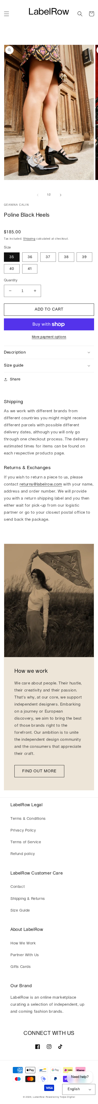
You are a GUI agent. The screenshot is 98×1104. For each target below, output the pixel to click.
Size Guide (20, 910)
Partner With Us (24, 955)
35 (11, 257)
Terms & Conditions (28, 819)
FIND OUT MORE (39, 771)
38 (66, 257)
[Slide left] (37, 195)
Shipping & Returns (27, 899)
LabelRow (39, 1097)
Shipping (29, 239)
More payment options (49, 336)
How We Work (23, 943)
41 (30, 269)
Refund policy (22, 854)
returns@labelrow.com (41, 484)
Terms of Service (25, 842)
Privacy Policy (23, 830)
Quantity (11, 280)
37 (48, 257)
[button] (6, 14)
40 (11, 269)
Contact (17, 887)
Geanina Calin (16, 205)
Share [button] (15, 379)
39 (84, 257)
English (74, 1089)
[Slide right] (60, 195)
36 (30, 257)
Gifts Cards (20, 967)
